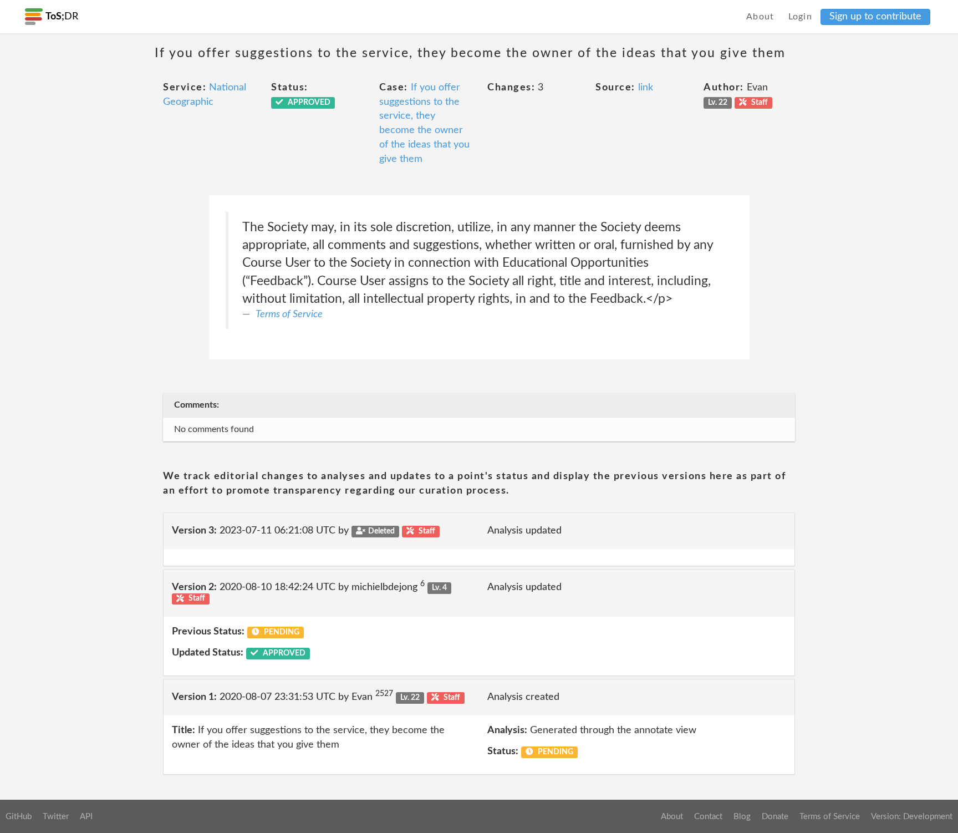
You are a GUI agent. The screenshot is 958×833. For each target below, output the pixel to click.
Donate (775, 816)
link (645, 88)
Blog (742, 816)
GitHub (19, 816)
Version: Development (911, 816)
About (760, 16)
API (86, 816)
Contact (708, 816)
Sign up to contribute (875, 17)
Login (800, 16)
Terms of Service (289, 314)
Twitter (56, 816)
